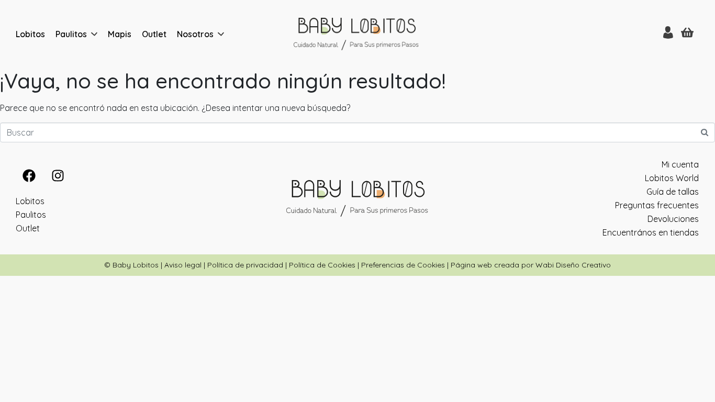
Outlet (154, 34)
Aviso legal (183, 265)
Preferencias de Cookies (403, 265)
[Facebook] (29, 175)
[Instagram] (57, 175)
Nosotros (195, 34)
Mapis (119, 34)
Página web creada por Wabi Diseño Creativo (531, 265)
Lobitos (30, 34)
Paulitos (71, 34)
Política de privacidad (245, 265)
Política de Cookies (322, 265)
